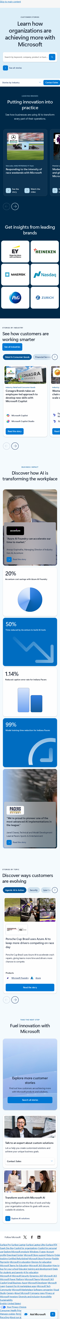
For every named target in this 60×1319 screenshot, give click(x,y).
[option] (17, 357)
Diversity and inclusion (29, 1296)
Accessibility (46, 1296)
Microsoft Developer (37, 1282)
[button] (22, 82)
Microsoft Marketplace (22, 1289)
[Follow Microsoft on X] (25, 1237)
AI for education (30, 1272)
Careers (10, 1293)
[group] (25, 163)
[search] (52, 57)
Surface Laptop (18, 1244)
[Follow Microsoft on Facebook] (32, 1237)
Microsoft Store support (35, 1254)
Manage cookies (7, 1313)
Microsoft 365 (50, 1275)
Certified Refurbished (18, 1258)
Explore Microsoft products (16, 1251)
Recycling (4, 1317)
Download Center (15, 1254)
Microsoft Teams (32, 1279)
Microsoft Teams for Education (14, 1265)
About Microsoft (22, 1293)
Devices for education (41, 1261)
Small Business (14, 1282)
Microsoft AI (5, 1275)
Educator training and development (35, 1268)
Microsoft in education (20, 1261)
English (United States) (10, 1303)
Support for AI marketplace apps (21, 1286)
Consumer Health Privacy (12, 1310)
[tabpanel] (30, 949)
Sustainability (6, 1299)
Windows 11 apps (38, 1251)
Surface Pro (5, 1244)
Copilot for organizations (25, 1248)
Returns (50, 1254)
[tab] (14, 890)
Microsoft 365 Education (40, 1265)
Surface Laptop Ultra (35, 1244)
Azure (38, 978)
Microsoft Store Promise (40, 1258)
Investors (13, 1296)
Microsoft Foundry (20, 978)
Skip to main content (10, 1)
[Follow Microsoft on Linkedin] (39, 1237)
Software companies (43, 1289)
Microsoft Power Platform (12, 1279)
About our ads (16, 1317)
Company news (37, 1293)
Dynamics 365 (36, 1275)
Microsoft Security (20, 1275)
